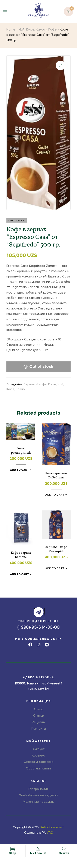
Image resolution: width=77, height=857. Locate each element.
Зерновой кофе (35, 384)
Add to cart (19, 470)
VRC (50, 832)
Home (10, 29)
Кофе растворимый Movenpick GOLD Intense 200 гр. (21, 451)
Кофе (52, 29)
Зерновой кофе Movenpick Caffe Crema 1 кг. (56, 549)
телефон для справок (38, 621)
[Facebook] (30, 644)
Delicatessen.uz (52, 827)
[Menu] (8, 11)
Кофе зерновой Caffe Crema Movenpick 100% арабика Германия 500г (56, 475)
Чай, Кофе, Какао (32, 29)
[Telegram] (47, 644)
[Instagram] (39, 644)
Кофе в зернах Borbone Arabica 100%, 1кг (21, 555)
